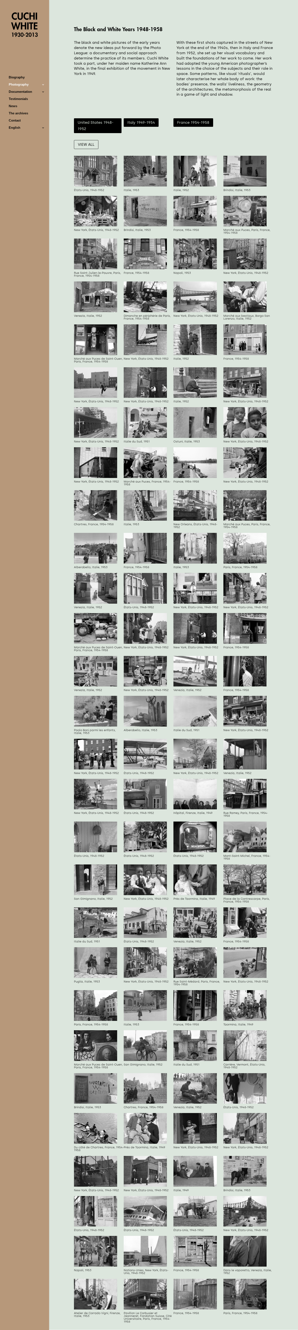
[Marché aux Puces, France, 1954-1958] (145, 477)
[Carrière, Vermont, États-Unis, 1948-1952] (245, 1060)
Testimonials (18, 99)
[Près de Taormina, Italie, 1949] (195, 894)
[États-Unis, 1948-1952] (95, 185)
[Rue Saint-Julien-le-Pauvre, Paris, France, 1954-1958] (95, 268)
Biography (17, 77)
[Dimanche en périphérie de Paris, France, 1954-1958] (145, 311)
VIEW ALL (86, 144)
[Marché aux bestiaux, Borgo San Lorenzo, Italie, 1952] (245, 311)
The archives (18, 113)
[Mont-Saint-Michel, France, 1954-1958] (245, 851)
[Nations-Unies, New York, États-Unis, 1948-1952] (145, 1265)
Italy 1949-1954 (141, 122)
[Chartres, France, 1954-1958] (95, 520)
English (14, 127)
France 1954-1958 (193, 122)
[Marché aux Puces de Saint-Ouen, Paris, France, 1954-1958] (95, 354)
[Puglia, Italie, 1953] (95, 977)
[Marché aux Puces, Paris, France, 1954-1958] (245, 225)
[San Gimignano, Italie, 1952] (95, 894)
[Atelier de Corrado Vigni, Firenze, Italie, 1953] (95, 1308)
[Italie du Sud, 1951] (145, 437)
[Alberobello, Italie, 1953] (95, 562)
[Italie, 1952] (195, 185)
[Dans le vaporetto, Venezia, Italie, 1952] (245, 1265)
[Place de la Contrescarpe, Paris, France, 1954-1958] (245, 894)
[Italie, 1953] (145, 185)
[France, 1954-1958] (195, 225)
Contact (15, 120)
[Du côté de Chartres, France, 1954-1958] (95, 1143)
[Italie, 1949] (195, 1186)
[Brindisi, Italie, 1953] (245, 185)
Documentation (20, 91)
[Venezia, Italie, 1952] (95, 311)
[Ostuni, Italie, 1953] (195, 437)
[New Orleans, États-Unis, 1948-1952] (195, 520)
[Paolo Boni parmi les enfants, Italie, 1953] (95, 725)
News (13, 106)
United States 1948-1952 (95, 125)
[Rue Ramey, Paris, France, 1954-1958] (245, 808)
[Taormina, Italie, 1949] (245, 1020)
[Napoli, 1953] (195, 268)
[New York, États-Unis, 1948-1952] (95, 225)
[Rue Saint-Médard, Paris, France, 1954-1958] (195, 977)
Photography (19, 84)
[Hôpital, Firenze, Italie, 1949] (195, 808)
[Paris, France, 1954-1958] (245, 562)
